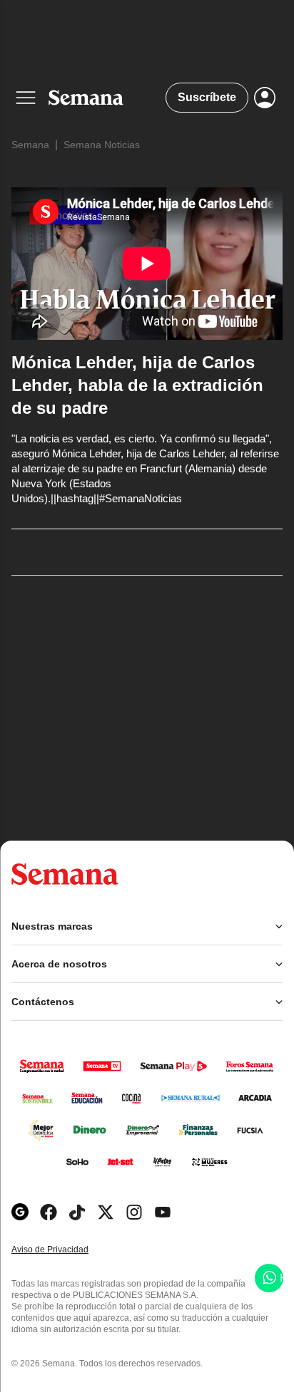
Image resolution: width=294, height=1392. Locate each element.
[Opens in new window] (48, 1212)
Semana (30, 144)
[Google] (20, 1212)
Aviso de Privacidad (64, 1250)
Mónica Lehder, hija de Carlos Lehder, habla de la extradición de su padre (137, 385)
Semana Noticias (102, 144)
